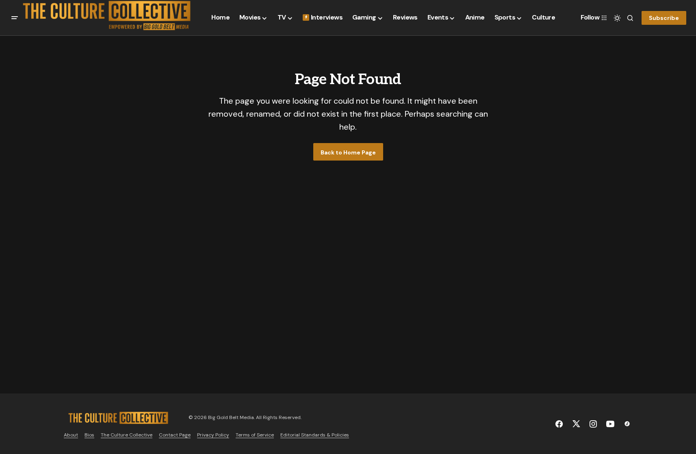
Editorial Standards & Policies (314, 435)
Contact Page (175, 435)
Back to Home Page (348, 152)
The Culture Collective (126, 435)
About (71, 435)
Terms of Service (255, 435)
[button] (15, 18)
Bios (89, 435)
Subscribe (664, 18)
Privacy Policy (213, 435)
